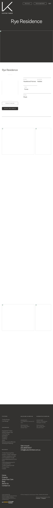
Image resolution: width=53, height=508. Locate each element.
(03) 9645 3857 (24, 420)
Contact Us (6, 486)
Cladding (4, 438)
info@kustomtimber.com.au (30, 450)
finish (25, 87)
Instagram (43, 498)
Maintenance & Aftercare (8, 442)
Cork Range (5, 421)
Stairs (3, 440)
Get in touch (25, 446)
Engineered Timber (7, 431)
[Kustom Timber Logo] (7, 8)
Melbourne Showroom (27, 416)
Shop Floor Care (7, 479)
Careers (4, 468)
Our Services (5, 427)
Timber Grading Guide (8, 465)
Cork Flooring (5, 434)
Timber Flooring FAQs (8, 453)
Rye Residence (10, 70)
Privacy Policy (5, 467)
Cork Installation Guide (8, 457)
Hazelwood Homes (29, 81)
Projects (5, 477)
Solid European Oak (7, 432)
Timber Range (6, 419)
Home (4, 475)
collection (39, 79)
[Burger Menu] (49, 3)
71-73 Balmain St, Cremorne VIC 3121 (27, 422)
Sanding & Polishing (7, 443)
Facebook (38, 498)
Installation (5, 435)
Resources (5, 449)
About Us (5, 484)
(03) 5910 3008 (40, 420)
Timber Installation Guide (9, 456)
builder (25, 79)
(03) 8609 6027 (26, 448)
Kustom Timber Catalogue (9, 454)
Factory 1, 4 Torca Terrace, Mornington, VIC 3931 (42, 422)
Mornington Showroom (43, 416)
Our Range (4, 416)
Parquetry (4, 437)
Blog (3, 481)
